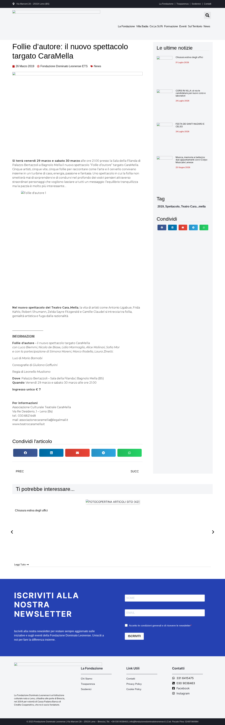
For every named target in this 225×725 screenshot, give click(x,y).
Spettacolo (172, 206)
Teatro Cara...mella (193, 206)
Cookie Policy (133, 689)
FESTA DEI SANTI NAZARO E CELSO (190, 125)
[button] (207, 15)
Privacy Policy (134, 683)
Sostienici (196, 4)
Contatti (207, 4)
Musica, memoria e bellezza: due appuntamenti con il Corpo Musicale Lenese (191, 160)
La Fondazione (166, 4)
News (207, 26)
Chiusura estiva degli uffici (189, 57)
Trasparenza (182, 4)
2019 (161, 206)
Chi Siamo (86, 678)
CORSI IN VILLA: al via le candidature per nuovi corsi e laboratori (191, 93)
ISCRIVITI (134, 636)
